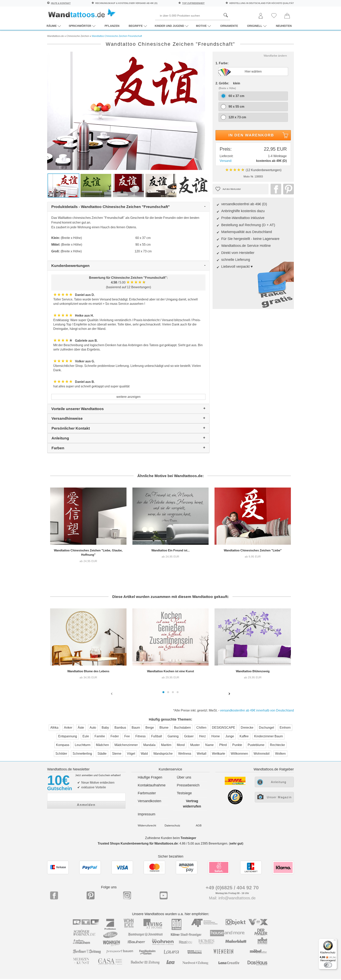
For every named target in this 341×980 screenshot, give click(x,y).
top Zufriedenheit (193, 3)
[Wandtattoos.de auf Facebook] (54, 895)
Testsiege (184, 793)
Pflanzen (112, 25)
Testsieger (188, 838)
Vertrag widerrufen (192, 803)
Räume (52, 25)
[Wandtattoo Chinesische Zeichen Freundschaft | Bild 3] (128, 185)
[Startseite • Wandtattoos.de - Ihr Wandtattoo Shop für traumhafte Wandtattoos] (81, 14)
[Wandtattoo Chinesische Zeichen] (275, 189)
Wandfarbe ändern (275, 55)
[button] (163, 692)
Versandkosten (149, 801)
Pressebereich (188, 785)
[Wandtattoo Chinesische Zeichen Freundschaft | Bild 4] (160, 185)
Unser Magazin (279, 797)
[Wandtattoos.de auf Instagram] (127, 895)
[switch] (328, 965)
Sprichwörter (80, 25)
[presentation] (112, 693)
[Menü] (334, 941)
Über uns (184, 777)
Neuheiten (284, 25)
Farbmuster (147, 793)
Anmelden (86, 805)
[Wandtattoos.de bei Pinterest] (91, 895)
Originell (254, 25)
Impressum (146, 814)
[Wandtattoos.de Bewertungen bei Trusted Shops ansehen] (235, 803)
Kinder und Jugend (169, 25)
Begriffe (136, 25)
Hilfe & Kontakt (61, 3)
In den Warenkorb (251, 135)
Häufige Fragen (150, 777)
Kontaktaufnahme (152, 785)
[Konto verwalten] (260, 16)
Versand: (226, 160)
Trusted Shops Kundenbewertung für (138, 843)
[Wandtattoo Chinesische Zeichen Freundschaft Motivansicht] (193, 185)
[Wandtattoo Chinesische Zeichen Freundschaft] (126, 110)
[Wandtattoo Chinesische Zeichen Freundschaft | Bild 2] (96, 185)
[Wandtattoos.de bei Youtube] (164, 895)
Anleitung (278, 782)
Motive (201, 25)
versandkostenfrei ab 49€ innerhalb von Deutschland (257, 710)
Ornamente (229, 25)
